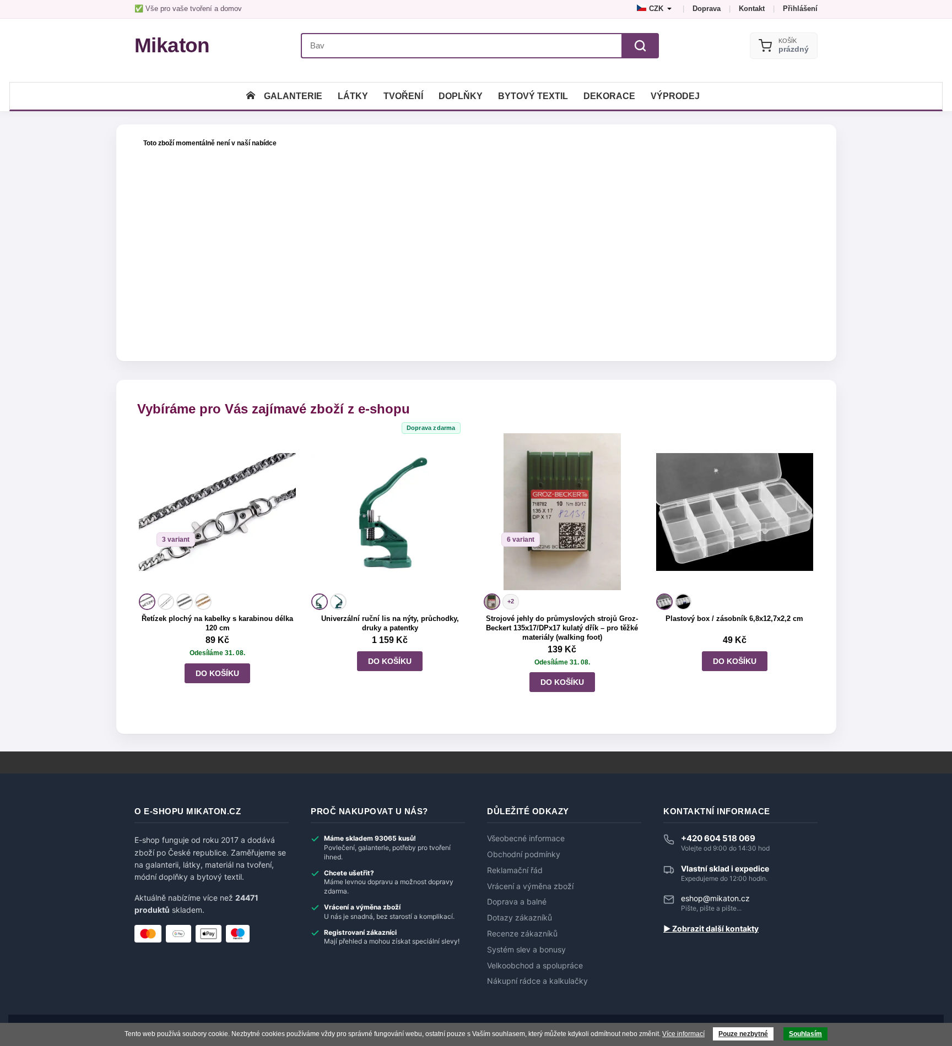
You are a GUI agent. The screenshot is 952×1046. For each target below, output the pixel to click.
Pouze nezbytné (743, 1034)
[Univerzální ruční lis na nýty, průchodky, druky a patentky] (389, 511)
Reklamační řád (515, 870)
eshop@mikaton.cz (715, 898)
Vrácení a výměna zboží (530, 886)
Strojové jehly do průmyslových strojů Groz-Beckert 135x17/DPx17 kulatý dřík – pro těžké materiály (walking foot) (562, 627)
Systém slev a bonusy (526, 949)
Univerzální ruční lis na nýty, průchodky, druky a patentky (390, 623)
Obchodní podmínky (523, 854)
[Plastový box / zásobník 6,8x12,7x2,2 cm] (734, 511)
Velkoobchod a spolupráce (535, 965)
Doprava (707, 8)
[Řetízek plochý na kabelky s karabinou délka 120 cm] (217, 511)
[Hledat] (640, 45)
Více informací (683, 1034)
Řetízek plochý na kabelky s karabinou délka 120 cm (217, 623)
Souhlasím (805, 1034)
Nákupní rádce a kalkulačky (537, 981)
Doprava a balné (517, 901)
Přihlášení (800, 8)
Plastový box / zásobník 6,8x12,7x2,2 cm (734, 618)
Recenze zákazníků (522, 933)
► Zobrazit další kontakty (711, 928)
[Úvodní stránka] (250, 96)
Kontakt (752, 8)
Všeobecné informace (526, 838)
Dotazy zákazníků (519, 917)
